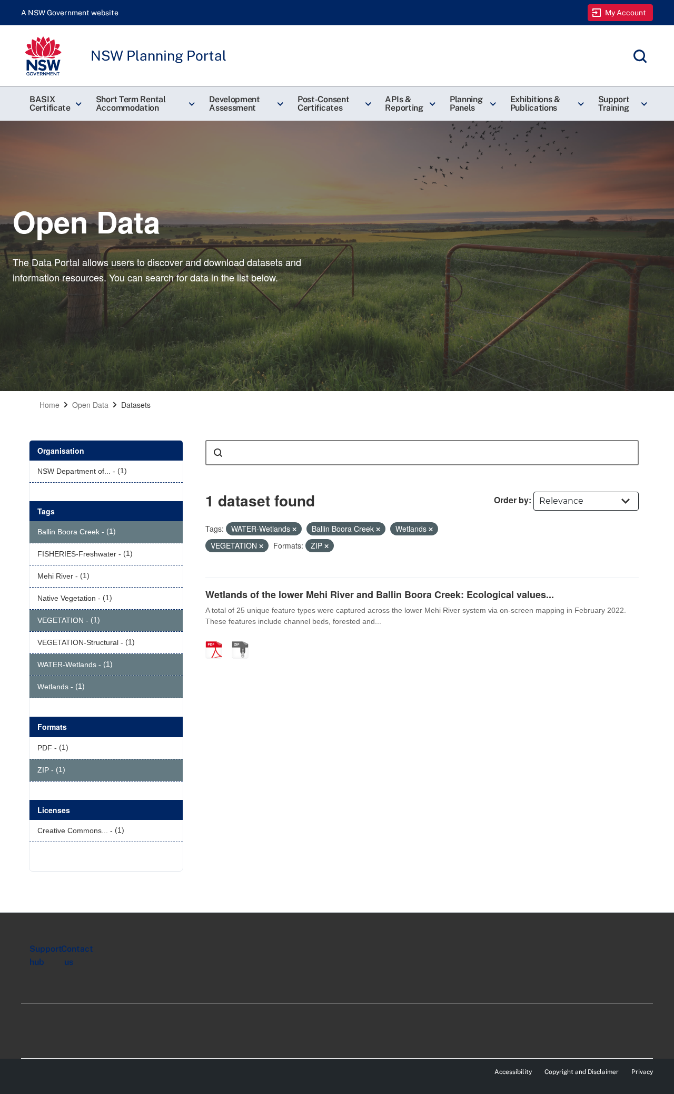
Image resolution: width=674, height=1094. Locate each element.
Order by (511, 500)
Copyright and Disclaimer (581, 1072)
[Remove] (294, 529)
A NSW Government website (69, 12)
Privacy (642, 1072)
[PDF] (217, 638)
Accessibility (513, 1072)
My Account (626, 12)
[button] (54, 104)
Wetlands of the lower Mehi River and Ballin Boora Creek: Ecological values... (379, 594)
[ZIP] (244, 638)
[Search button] (218, 452)
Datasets (136, 404)
